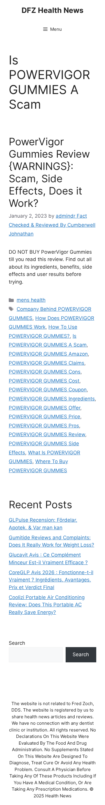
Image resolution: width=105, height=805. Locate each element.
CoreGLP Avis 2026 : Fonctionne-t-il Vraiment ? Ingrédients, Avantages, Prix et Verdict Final (51, 579)
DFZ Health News (52, 10)
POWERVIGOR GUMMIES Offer (44, 408)
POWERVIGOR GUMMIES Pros (44, 426)
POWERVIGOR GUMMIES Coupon (48, 390)
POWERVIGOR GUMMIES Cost (44, 381)
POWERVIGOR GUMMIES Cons (44, 372)
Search (17, 643)
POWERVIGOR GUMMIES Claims (46, 363)
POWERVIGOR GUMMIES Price (44, 416)
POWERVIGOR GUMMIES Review (47, 434)
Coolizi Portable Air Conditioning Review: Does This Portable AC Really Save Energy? (47, 604)
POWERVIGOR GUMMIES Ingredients (52, 399)
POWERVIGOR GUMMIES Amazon (48, 354)
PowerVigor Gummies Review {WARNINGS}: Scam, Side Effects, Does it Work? (49, 172)
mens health (31, 300)
